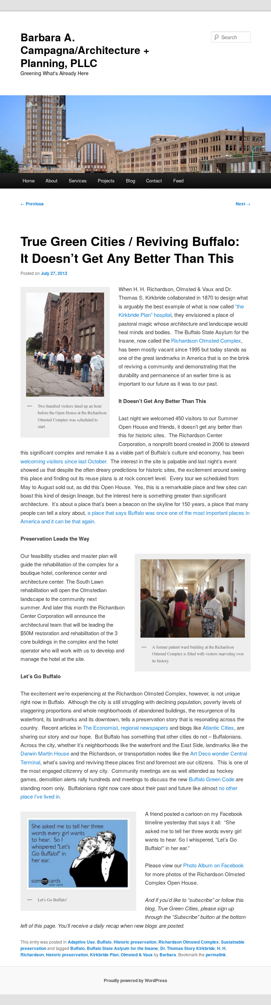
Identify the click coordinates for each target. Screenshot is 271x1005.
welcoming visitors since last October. (64, 461)
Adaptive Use (81, 942)
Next (243, 203)
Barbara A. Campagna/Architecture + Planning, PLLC (85, 49)
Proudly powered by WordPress (135, 980)
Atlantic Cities (218, 727)
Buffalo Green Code (211, 779)
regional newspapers (144, 727)
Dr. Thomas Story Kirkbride (187, 948)
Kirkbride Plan (104, 954)
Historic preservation (135, 942)
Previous (32, 203)
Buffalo (104, 942)
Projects (106, 180)
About (52, 180)
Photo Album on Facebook (213, 865)
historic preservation (67, 954)
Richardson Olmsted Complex (206, 340)
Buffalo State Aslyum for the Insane (122, 948)
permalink (216, 954)
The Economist (100, 727)
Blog (130, 180)
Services (78, 180)
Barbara (167, 954)
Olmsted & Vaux (137, 954)
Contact (154, 180)
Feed (178, 180)
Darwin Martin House (44, 753)
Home (29, 180)
